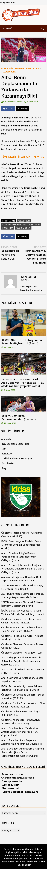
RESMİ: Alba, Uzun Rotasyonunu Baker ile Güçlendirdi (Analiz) (21, 341)
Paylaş (9, 108)
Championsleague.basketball (18, 777)
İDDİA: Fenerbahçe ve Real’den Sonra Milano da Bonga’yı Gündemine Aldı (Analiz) (21, 545)
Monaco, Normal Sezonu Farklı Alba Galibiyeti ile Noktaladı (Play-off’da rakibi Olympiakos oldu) (23, 383)
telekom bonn (23, 228)
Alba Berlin (7, 68)
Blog (3, 468)
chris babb (34, 224)
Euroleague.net (10, 784)
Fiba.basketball (10, 788)
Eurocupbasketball (12, 781)
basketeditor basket (13, 101)
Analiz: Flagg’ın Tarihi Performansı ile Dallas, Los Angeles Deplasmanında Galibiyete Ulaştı (21, 661)
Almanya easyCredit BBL (27, 68)
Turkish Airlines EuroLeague (16, 458)
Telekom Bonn (8, 72)
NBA (3, 448)
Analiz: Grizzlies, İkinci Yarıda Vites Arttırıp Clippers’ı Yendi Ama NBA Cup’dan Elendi (19, 732)
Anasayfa (6, 439)
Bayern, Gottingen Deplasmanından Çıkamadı (18, 417)
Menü (8, 28)
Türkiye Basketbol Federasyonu (20, 791)
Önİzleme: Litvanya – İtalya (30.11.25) (21, 652)
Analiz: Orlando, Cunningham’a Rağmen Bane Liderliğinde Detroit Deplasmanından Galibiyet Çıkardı (22, 752)
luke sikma (7, 228)
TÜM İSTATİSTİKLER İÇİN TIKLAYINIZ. (23, 156)
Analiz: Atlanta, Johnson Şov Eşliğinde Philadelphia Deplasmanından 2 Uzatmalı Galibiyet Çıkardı (23, 568)
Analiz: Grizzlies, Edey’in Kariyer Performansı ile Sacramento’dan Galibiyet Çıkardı (18, 556)
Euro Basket (8, 463)
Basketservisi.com (12, 774)
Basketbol (6, 453)
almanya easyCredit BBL (14, 224)
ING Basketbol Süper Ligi (15, 443)
